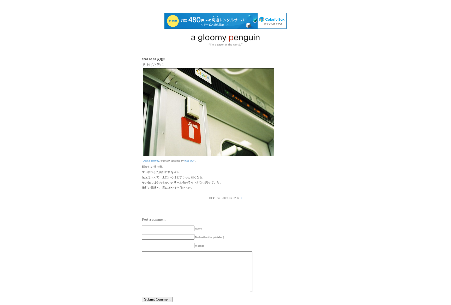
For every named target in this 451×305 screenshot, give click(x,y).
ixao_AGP (190, 160)
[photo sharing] (208, 155)
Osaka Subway (151, 160)
